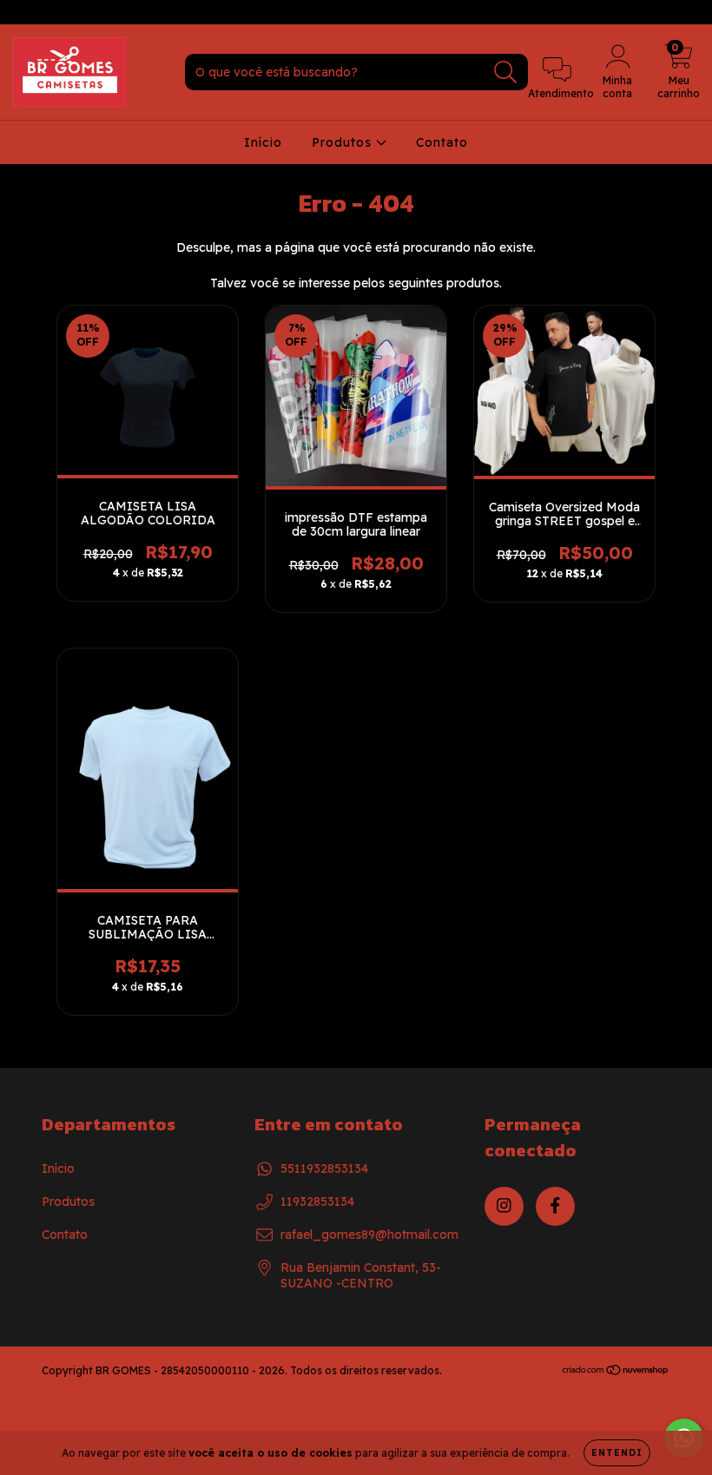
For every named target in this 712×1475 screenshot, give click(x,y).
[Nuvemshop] (616, 1372)
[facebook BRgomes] (50, 12)
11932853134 (317, 1201)
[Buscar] (505, 72)
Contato (442, 142)
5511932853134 (324, 1168)
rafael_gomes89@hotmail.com (369, 1234)
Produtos (344, 142)
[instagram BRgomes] (26, 12)
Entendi (617, 1453)
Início (263, 142)
